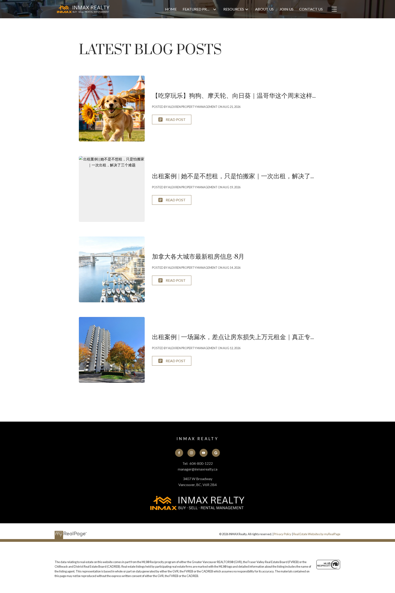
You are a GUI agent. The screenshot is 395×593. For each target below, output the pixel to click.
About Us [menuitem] (264, 9)
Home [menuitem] (171, 9)
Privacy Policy (282, 534)
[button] (179, 453)
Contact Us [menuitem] (311, 9)
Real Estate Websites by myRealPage (316, 534)
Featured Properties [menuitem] (197, 9)
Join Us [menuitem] (287, 9)
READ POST (176, 119)
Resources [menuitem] (233, 9)
